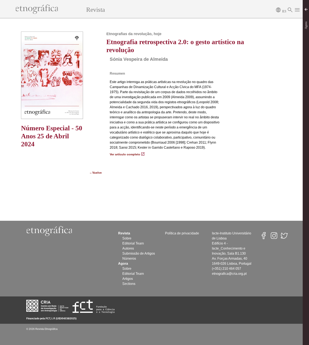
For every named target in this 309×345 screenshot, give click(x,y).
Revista (95, 9)
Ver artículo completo (125, 154)
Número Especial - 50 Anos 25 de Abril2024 (51, 136)
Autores (128, 248)
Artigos (127, 278)
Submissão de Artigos (138, 253)
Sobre (126, 238)
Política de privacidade (182, 233)
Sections (128, 284)
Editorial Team (133, 243)
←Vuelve (94, 172)
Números (129, 258)
